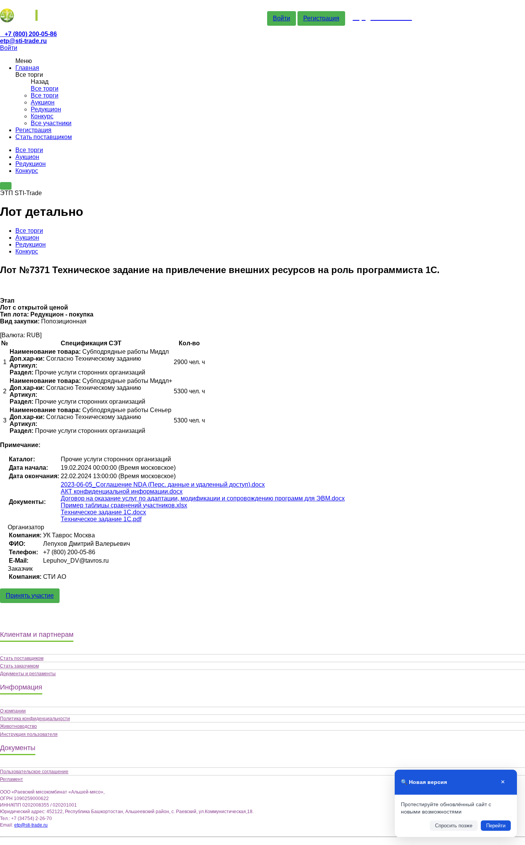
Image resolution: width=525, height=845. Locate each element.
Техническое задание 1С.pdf (101, 519)
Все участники (51, 123)
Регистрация (321, 18)
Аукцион (43, 102)
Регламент (11, 779)
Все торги (44, 88)
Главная (27, 68)
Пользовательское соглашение (34, 771)
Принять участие (30, 595)
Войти (281, 18)
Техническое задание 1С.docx (103, 512)
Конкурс (42, 116)
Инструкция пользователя (29, 734)
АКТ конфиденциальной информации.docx (122, 491)
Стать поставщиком (43, 137)
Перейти (495, 825)
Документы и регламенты (28, 673)
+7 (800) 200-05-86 (31, 34)
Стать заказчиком (19, 666)
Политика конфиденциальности (35, 718)
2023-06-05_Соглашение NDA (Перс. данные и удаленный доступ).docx (163, 484)
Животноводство (18, 726)
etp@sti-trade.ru (23, 41)
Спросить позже (453, 825)
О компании (13, 711)
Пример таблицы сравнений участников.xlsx (124, 505)
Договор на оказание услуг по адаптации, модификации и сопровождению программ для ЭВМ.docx (203, 498)
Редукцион (46, 109)
